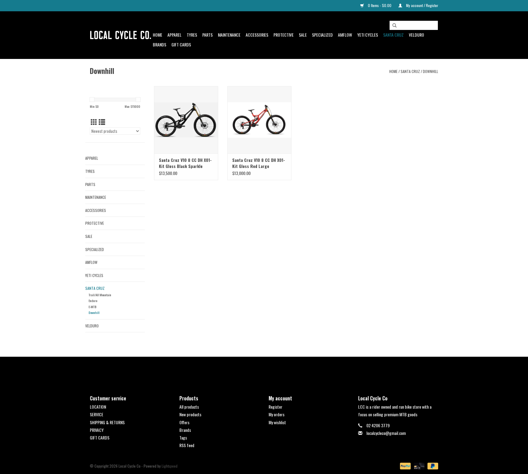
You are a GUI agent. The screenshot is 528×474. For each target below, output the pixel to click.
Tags (183, 437)
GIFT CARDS (99, 437)
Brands (159, 44)
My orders (276, 414)
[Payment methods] (405, 465)
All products (189, 406)
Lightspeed (170, 466)
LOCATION (98, 406)
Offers (184, 422)
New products (190, 414)
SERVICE (96, 414)
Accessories (257, 34)
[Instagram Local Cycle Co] (269, 371)
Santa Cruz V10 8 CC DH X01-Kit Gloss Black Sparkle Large (185, 163)
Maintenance (229, 34)
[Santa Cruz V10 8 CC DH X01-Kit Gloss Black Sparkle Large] (186, 119)
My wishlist (277, 422)
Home (157, 34)
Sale (303, 34)
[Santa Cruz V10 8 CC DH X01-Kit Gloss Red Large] (259, 119)
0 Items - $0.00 (379, 5)
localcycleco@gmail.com (386, 433)
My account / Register (421, 5)
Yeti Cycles (367, 34)
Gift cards (181, 44)
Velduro (416, 34)
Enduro (93, 300)
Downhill (430, 71)
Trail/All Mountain (100, 294)
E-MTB (92, 306)
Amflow (345, 34)
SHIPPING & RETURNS (107, 422)
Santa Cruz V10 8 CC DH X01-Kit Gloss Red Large (258, 163)
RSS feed (186, 445)
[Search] (394, 25)
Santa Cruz (393, 34)
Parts (207, 34)
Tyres (192, 34)
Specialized (322, 34)
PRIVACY (97, 430)
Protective (283, 34)
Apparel (174, 34)
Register (275, 406)
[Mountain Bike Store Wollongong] (120, 35)
